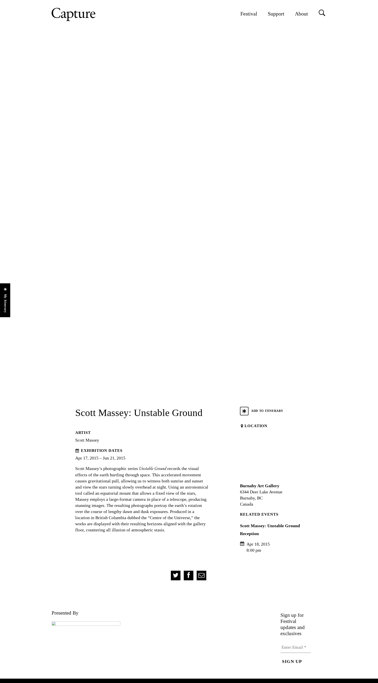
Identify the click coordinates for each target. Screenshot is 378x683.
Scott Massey (87, 440)
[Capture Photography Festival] (88, 14)
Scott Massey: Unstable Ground (270, 525)
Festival (248, 14)
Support (276, 14)
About (301, 14)
